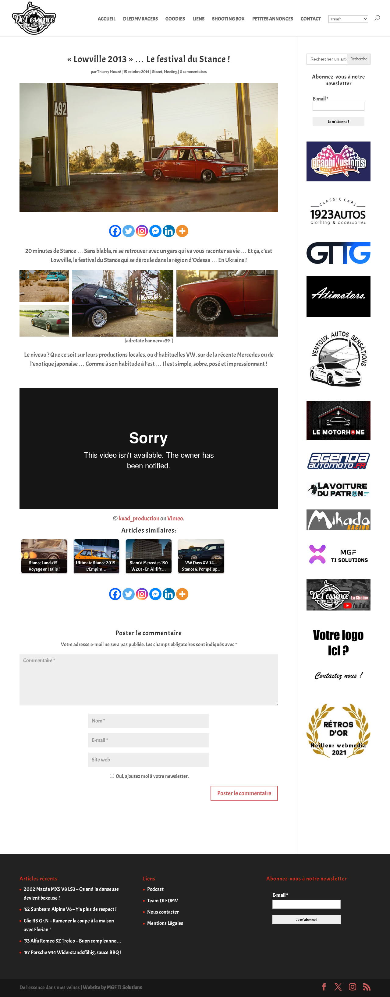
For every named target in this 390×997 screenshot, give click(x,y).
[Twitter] (128, 231)
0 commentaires (193, 71)
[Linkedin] (169, 231)
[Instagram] (142, 231)
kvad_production (139, 518)
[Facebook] (115, 231)
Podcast (155, 889)
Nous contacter (163, 912)
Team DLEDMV (162, 900)
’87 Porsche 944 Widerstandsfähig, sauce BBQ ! (72, 952)
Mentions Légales (165, 923)
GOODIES (175, 19)
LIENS (198, 19)
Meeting (170, 71)
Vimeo (175, 518)
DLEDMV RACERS (140, 19)
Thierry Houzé (109, 71)
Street (157, 71)
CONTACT (311, 19)
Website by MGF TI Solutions (112, 987)
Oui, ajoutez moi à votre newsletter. (152, 776)
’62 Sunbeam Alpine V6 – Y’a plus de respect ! (70, 909)
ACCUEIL (106, 19)
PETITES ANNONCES (272, 19)
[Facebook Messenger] (155, 231)
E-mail (320, 99)
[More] (182, 231)
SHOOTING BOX (228, 19)
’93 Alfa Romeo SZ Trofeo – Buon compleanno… (73, 941)
